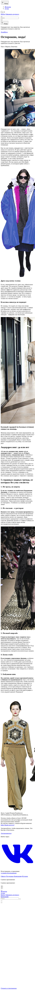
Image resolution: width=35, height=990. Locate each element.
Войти (3, 14)
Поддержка (10, 876)
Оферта (3, 876)
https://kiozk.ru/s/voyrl (7, 825)
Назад (6, 3)
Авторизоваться (6, 833)
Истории (25, 876)
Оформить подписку (12, 14)
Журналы (8, 7)
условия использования (8, 873)
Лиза (2, 32)
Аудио (7, 8)
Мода (6, 32)
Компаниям (18, 876)
